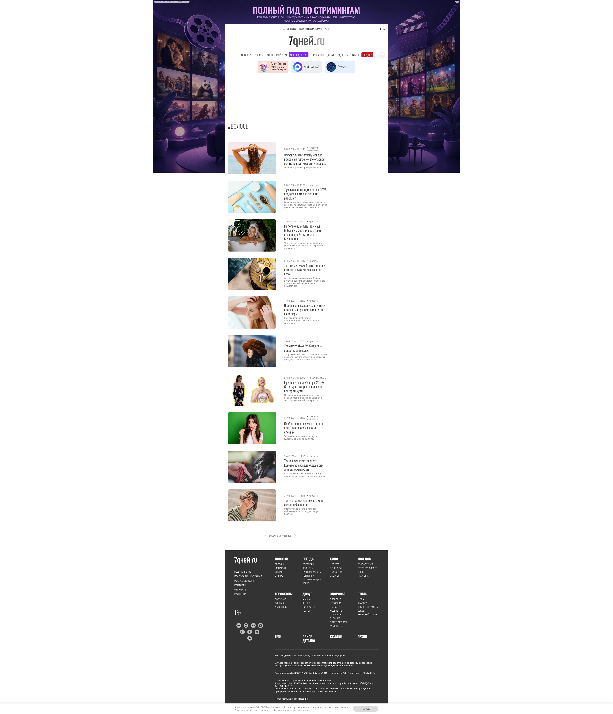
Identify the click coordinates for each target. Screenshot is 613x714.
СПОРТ (278, 572)
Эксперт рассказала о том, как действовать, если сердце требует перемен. (302, 511)
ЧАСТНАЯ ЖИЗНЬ (312, 572)
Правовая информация (248, 576)
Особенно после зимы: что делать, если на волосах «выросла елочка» (305, 427)
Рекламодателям (244, 580)
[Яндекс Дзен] (249, 631)
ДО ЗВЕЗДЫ (281, 607)
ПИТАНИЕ (335, 618)
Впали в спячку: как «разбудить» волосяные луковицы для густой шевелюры (304, 309)
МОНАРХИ (280, 568)
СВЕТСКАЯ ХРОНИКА (308, 566)
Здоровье (343, 55)
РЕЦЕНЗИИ (336, 568)
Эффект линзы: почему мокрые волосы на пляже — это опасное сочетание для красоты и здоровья (305, 159)
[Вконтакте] (238, 625)
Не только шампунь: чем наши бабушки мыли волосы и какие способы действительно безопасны (303, 232)
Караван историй (289, 29)
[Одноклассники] (245, 625)
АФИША (307, 599)
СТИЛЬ (362, 594)
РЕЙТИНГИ (308, 575)
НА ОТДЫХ (363, 575)
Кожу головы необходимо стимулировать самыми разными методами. (302, 320)
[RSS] (249, 638)
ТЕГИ (278, 636)
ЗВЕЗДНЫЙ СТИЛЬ (367, 614)
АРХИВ (362, 636)
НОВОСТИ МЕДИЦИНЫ (336, 609)
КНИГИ (306, 603)
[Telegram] (256, 631)
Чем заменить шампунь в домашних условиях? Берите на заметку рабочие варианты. (304, 245)
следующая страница (280, 536)
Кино (270, 55)
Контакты (240, 585)
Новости (246, 55)
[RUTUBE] (242, 631)
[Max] (260, 625)
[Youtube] (253, 625)
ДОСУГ (307, 594)
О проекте (240, 589)
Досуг (330, 55)
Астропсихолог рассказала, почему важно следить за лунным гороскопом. (304, 474)
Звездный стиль (317, 378)
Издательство (242, 571)
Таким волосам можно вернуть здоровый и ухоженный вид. (300, 437)
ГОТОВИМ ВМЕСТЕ (367, 568)
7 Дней (327, 29)
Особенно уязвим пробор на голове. (303, 167)
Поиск (382, 29)
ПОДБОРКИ (336, 572)
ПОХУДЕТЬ (335, 614)
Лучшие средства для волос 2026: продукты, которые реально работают (305, 193)
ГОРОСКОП (280, 599)
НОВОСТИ (281, 559)
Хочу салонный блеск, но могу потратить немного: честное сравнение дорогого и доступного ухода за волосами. (305, 357)
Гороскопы (317, 55)
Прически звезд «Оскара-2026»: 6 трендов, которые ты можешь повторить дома (304, 386)
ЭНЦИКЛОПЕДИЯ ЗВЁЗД (312, 581)
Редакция (240, 594)
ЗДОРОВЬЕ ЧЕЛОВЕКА (335, 601)
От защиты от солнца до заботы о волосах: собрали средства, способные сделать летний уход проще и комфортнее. (304, 282)
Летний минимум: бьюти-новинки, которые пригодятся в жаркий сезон (305, 269)
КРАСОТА (362, 603)
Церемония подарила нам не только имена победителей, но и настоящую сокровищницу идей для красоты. (303, 398)
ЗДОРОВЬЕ (337, 594)
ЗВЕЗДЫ (279, 564)
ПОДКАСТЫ (309, 607)
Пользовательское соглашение (291, 699)
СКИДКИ (336, 636)
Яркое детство (298, 55)
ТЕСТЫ (306, 610)
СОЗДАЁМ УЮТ (365, 564)
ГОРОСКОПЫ (284, 594)
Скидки (367, 55)
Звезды (259, 55)
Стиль (355, 55)
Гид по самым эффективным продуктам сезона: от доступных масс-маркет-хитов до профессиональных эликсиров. (305, 205)
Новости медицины (312, 149)
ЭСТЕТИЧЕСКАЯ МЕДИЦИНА (338, 624)
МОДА (361, 599)
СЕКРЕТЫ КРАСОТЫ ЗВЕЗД (368, 609)
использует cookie (277, 707)
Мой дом (281, 55)
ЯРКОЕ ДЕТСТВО (309, 638)
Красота (313, 185)
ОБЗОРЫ (334, 575)
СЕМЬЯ (361, 572)
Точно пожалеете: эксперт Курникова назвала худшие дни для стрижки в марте (303, 465)
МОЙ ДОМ (364, 559)
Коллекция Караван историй (310, 29)
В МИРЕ (279, 575)
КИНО (334, 559)
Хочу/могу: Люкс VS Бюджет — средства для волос (303, 348)
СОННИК (279, 603)
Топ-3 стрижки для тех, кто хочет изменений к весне (304, 502)
